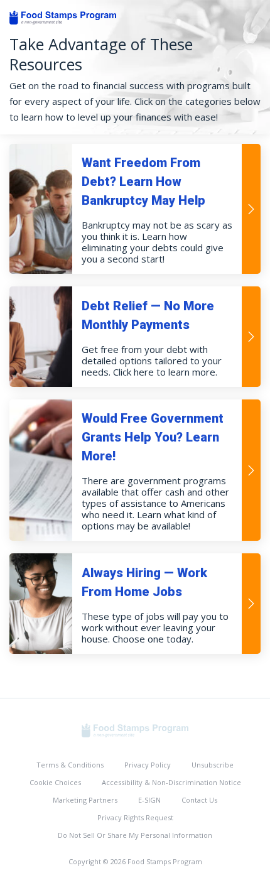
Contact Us (199, 800)
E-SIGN (149, 800)
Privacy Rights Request (135, 817)
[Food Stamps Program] (135, 729)
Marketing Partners (85, 800)
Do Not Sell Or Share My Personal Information (135, 835)
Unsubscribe (213, 764)
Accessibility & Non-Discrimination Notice (171, 782)
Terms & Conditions (70, 764)
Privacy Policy (147, 764)
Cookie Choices (55, 782)
